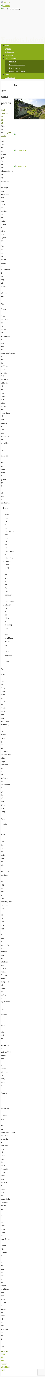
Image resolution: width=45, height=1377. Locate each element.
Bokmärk (4, 1351)
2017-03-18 (3, 119)
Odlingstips (7, 132)
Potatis (3, 136)
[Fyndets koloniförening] (5, 2)
